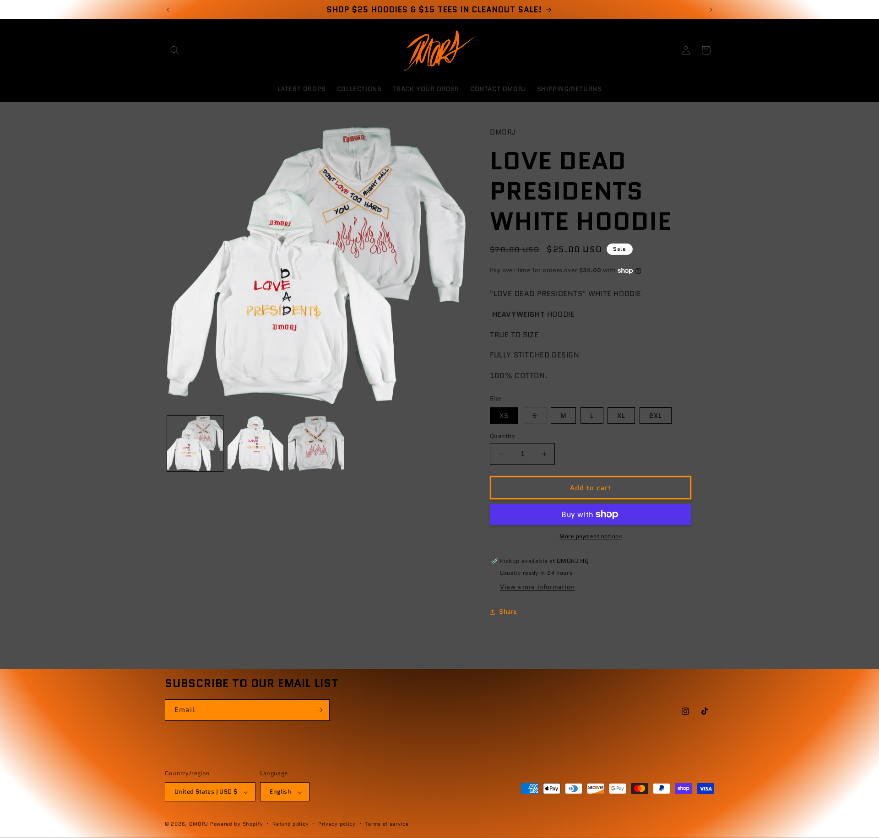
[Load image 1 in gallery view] (195, 443)
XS (504, 415)
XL (621, 415)
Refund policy (290, 823)
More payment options (590, 536)
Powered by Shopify (236, 824)
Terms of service (386, 823)
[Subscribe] (319, 710)
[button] (175, 50)
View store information (537, 586)
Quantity (502, 436)
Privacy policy (337, 823)
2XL (655, 415)
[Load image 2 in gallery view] (255, 443)
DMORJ (199, 824)
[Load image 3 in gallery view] (316, 443)
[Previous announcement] (168, 9)
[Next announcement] (711, 9)
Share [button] (508, 611)
